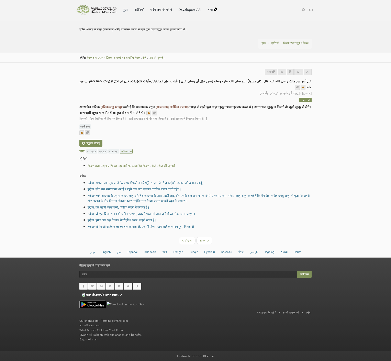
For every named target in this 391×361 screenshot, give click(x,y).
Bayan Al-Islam (88, 339)
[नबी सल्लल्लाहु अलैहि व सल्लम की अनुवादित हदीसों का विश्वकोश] (96, 10)
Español (132, 252)
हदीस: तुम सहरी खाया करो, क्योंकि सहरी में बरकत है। (118, 207)
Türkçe (193, 252)
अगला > (204, 241)
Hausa (297, 252)
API (308, 312)
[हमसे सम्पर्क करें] (311, 10)
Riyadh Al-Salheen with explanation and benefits (110, 334)
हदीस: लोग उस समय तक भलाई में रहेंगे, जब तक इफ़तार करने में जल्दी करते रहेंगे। (134, 189)
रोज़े (144, 57)
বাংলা (164, 252)
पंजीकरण (304, 274)
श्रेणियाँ (139, 10)
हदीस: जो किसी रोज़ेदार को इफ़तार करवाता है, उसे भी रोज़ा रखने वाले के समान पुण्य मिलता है (141, 227)
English (106, 252)
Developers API (189, 10)
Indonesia (150, 252)
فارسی (254, 252)
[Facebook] (83, 286)
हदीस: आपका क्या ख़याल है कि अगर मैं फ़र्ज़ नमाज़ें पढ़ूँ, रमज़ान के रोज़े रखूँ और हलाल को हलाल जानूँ (145, 183)
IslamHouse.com (89, 325)
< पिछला (187, 241)
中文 (241, 252)
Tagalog (270, 252)
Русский (209, 252)
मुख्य (125, 10)
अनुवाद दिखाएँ (92, 143)
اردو (119, 252)
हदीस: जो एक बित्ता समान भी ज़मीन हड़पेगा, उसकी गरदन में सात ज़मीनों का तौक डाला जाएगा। (142, 214)
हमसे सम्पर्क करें (291, 312)
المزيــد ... (305, 100)
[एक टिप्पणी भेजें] (303, 87)
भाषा (211, 10)
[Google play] (119, 286)
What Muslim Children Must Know (101, 330)
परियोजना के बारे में (161, 10)
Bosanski (226, 252)
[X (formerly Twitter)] (92, 286)
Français (178, 252)
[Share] (282, 72)
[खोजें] (303, 10)
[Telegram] (110, 286)
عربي (93, 252)
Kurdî (284, 252)
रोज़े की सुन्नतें (156, 57)
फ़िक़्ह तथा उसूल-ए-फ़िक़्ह (296, 43)
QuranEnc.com (89, 320)
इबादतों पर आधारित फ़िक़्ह (127, 57)
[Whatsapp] (101, 286)
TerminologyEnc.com (114, 320)
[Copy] (297, 87)
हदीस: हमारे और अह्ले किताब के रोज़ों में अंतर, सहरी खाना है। (122, 220)
